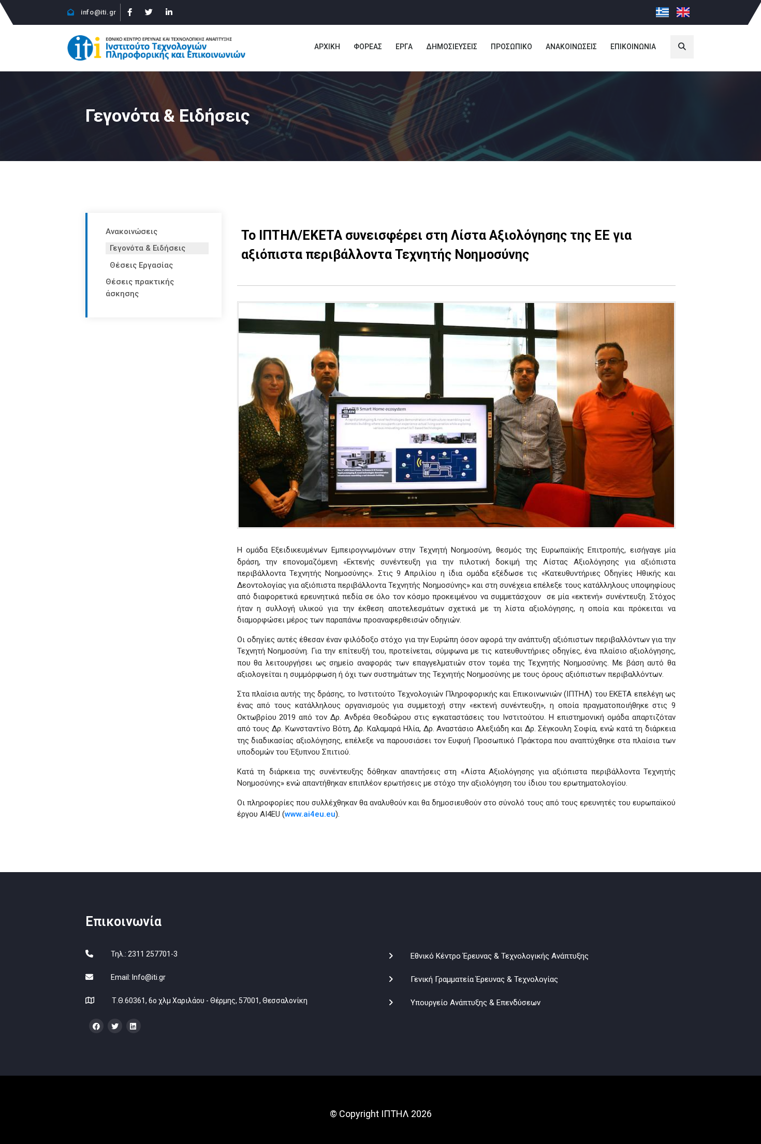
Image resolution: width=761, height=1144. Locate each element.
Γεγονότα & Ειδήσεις (147, 248)
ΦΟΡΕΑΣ (368, 46)
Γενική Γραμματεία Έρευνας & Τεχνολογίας (484, 979)
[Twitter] (148, 12)
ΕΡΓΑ (404, 46)
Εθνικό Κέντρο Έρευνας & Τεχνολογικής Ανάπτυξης (500, 956)
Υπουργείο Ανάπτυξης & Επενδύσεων (475, 1002)
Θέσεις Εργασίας (141, 265)
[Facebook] (129, 12)
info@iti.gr (97, 12)
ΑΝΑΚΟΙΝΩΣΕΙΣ (571, 46)
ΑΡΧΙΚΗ (327, 46)
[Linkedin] (169, 12)
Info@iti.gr (149, 977)
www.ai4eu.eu (310, 814)
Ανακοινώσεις (131, 231)
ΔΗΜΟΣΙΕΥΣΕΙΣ (451, 46)
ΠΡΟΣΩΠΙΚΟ (511, 46)
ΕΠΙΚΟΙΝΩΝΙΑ (633, 46)
